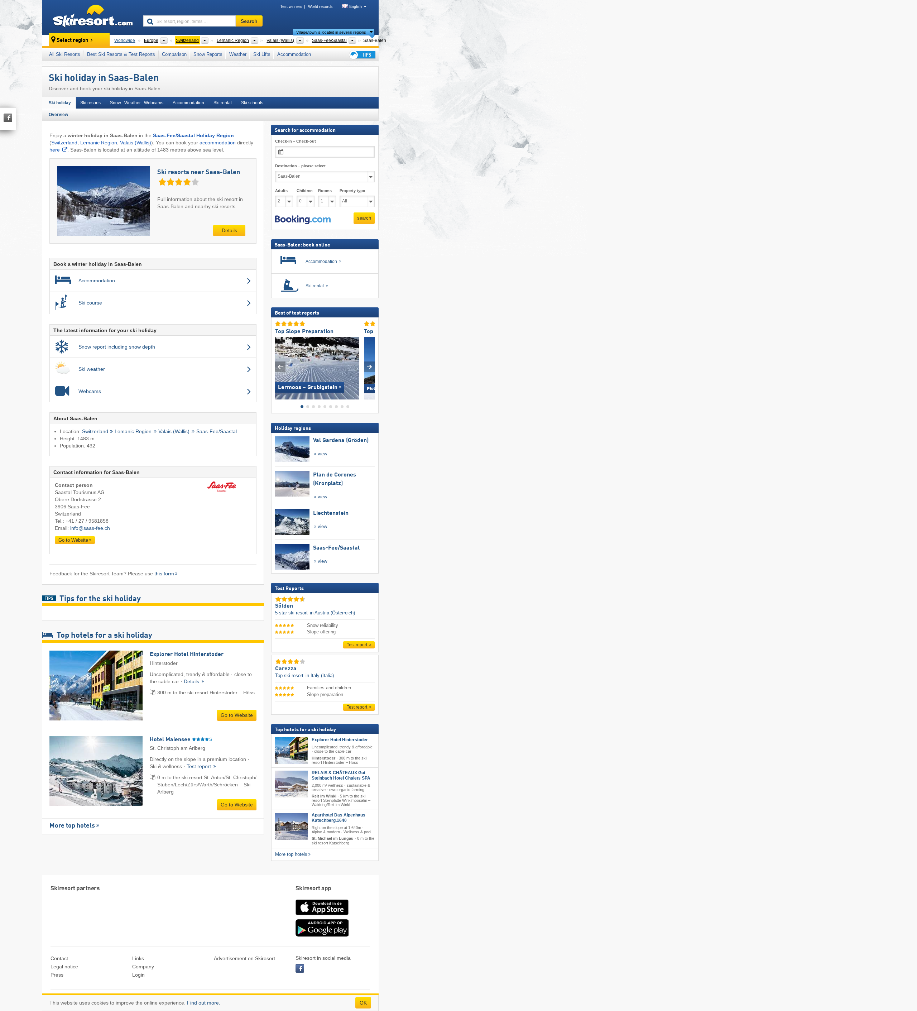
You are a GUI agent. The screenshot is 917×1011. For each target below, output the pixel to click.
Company (143, 966)
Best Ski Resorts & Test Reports (121, 54)
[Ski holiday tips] (362, 54)
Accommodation (294, 54)
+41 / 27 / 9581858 (87, 521)
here (54, 150)
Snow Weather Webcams (136, 102)
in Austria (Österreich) (332, 612)
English (355, 6)
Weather (237, 54)
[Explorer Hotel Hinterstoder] (291, 750)
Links (138, 958)
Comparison (174, 54)
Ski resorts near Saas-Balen (198, 172)
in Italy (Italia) (320, 675)
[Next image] (369, 366)
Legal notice (64, 966)
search (364, 218)
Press (57, 975)
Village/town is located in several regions (331, 32)
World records (320, 6)
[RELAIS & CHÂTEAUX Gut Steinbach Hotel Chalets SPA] (291, 783)
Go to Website (73, 540)
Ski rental (222, 102)
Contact (59, 958)
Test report (199, 766)
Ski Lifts (261, 54)
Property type (352, 190)
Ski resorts (90, 102)
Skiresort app (313, 889)
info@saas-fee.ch (90, 528)
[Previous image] (280, 366)
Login (138, 975)
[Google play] (322, 935)
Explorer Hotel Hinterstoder (340, 739)
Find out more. (203, 1003)
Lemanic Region (98, 142)
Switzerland (64, 142)
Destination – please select (300, 166)
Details (229, 230)
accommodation (218, 142)
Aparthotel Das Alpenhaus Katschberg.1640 (338, 818)
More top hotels (72, 826)
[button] (303, 219)
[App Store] (322, 916)
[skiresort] (89, 17)
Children (305, 190)
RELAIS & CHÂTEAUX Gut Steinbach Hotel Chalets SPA (341, 775)
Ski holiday (60, 102)
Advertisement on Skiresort (244, 958)
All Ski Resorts (64, 54)
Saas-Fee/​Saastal (216, 431)
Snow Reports (207, 54)
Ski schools (252, 102)
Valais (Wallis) (135, 142)
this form (164, 573)
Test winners (291, 6)
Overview (58, 114)
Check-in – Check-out (295, 141)
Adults (281, 190)
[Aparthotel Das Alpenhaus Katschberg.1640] (291, 826)
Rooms (325, 190)
